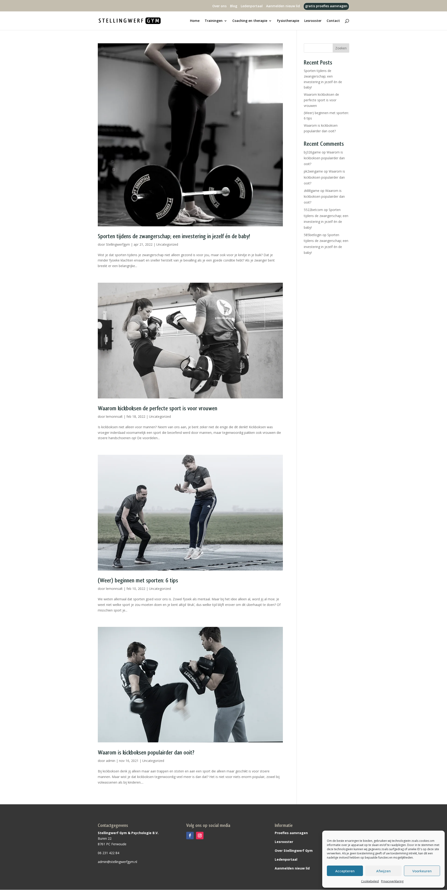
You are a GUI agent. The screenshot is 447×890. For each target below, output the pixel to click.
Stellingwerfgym (118, 244)
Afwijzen (383, 871)
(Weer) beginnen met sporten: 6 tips (138, 580)
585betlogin (313, 235)
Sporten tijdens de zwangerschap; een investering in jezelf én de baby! (174, 236)
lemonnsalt (114, 416)
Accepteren (345, 871)
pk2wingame (313, 171)
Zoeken (341, 48)
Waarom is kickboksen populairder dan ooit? (146, 752)
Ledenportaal (252, 6)
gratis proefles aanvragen (326, 6)
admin (110, 760)
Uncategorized (167, 244)
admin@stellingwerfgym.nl (117, 861)
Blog (233, 6)
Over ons (219, 6)
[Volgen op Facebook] (190, 835)
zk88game (311, 190)
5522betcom (313, 209)
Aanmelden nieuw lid (283, 6)
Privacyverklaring (392, 881)
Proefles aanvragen (291, 833)
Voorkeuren (422, 871)
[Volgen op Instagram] (199, 835)
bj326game (312, 152)
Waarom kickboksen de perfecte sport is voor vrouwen (157, 408)
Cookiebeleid (370, 881)
